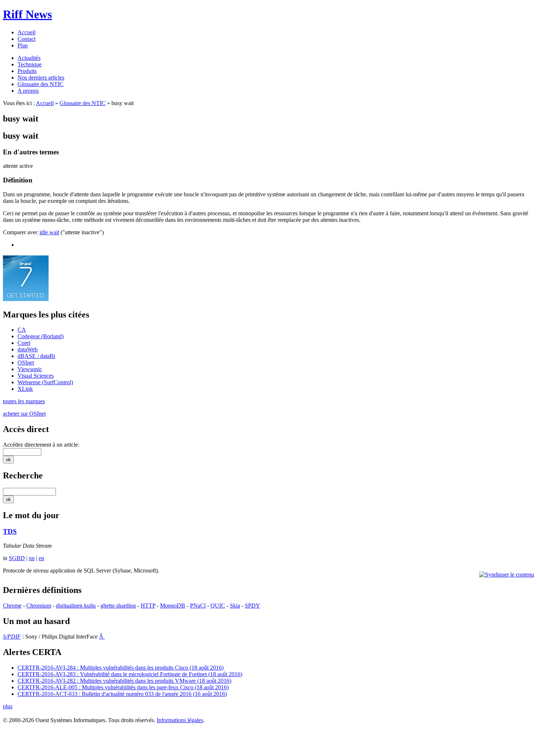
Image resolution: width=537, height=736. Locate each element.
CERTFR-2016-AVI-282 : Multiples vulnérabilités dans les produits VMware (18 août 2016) (124, 681)
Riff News (27, 14)
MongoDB (172, 605)
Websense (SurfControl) (45, 382)
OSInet (26, 362)
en (41, 558)
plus (7, 706)
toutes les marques (24, 401)
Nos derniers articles (41, 77)
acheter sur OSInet (24, 414)
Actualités (29, 58)
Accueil (26, 32)
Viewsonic (30, 369)
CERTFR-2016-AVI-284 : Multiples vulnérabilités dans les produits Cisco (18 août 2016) (121, 667)
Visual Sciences (36, 376)
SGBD (17, 558)
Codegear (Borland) (41, 336)
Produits (27, 71)
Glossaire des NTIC (41, 84)
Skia (235, 605)
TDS (10, 531)
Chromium (38, 605)
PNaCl (198, 605)
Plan (23, 45)
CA (22, 330)
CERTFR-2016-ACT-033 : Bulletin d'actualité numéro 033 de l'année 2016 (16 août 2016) (122, 694)
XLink (25, 389)
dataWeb (28, 349)
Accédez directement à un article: (41, 445)
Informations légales (180, 720)
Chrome (12, 605)
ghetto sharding (118, 605)
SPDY (252, 605)
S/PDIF (12, 636)
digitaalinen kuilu (76, 605)
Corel (24, 343)
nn (32, 558)
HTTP (148, 605)
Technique (30, 64)
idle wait (49, 232)
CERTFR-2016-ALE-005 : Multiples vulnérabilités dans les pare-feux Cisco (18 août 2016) (123, 687)
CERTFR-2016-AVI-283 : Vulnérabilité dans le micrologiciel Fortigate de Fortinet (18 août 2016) (130, 674)
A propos (28, 91)
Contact (26, 39)
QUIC (217, 605)
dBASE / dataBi (36, 356)
